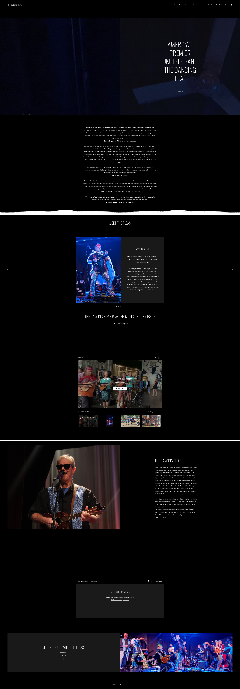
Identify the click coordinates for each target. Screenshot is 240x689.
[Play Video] (109, 421)
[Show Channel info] (160, 358)
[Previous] (7, 269)
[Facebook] (231, 5)
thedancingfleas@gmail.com (63, 652)
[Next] (232, 269)
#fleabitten (160, 494)
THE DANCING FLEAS (15, 4)
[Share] (156, 358)
